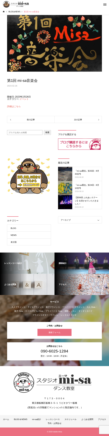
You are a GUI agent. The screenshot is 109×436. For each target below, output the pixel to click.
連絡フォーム (54, 332)
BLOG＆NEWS (20, 419)
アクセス (102, 419)
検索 (47, 132)
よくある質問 (87, 419)
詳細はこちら (14, 106)
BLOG (13, 228)
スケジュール (70, 419)
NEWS (13, 235)
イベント (24, 99)
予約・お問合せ (54, 423)
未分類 (14, 242)
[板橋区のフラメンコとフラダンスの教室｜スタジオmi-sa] (16, 4)
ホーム (6, 419)
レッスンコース (53, 419)
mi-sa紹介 (36, 419)
